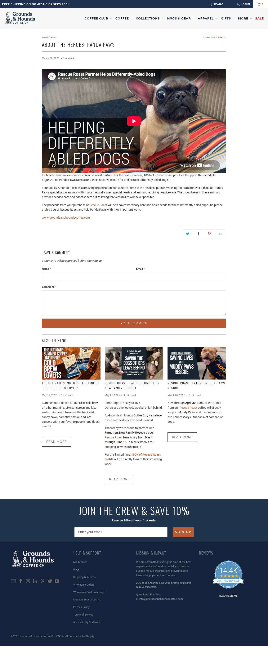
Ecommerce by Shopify (80, 636)
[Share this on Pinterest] (209, 233)
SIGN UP (183, 532)
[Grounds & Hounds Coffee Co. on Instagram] (28, 581)
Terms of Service (83, 614)
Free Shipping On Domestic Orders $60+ (35, 4)
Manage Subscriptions (86, 599)
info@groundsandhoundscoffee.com (161, 598)
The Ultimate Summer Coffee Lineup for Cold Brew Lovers (70, 385)
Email (140, 268)
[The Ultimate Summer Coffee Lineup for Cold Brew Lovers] (71, 363)
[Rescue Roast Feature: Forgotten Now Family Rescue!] (134, 363)
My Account (80, 562)
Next (221, 37)
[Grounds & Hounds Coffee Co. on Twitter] (50, 581)
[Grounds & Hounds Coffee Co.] (20, 18)
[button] (99, 19)
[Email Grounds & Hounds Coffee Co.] (13, 581)
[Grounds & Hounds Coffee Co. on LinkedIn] (35, 581)
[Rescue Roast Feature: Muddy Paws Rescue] (197, 363)
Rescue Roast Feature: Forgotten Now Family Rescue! (132, 385)
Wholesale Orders (83, 584)
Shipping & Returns (84, 577)
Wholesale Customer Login (89, 592)
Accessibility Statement (87, 622)
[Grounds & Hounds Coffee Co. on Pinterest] (43, 581)
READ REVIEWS (228, 595)
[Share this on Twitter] (187, 233)
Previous (210, 37)
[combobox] (222, 4)
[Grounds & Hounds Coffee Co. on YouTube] (57, 581)
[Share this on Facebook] (198, 233)
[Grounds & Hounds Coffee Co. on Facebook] (21, 581)
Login (245, 4)
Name (46, 268)
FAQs (76, 569)
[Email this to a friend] (220, 233)
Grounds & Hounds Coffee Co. (37, 636)
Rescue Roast (98, 205)
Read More (56, 442)
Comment (49, 286)
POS (59, 636)
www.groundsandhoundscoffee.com (66, 217)
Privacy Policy (81, 607)
